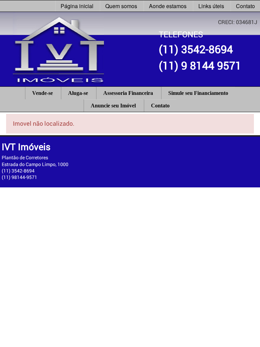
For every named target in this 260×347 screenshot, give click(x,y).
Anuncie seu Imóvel (113, 105)
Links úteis (211, 6)
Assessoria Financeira (128, 93)
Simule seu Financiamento (198, 93)
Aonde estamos (168, 6)
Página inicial (77, 6)
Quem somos (121, 6)
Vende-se (42, 93)
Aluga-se (78, 93)
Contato (245, 6)
